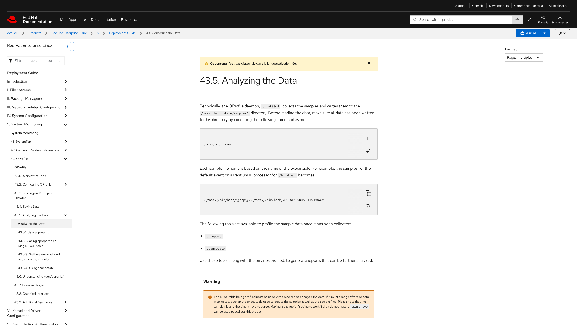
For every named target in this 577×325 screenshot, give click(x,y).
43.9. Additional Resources (33, 302)
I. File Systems (19, 90)
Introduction (17, 81)
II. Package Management (27, 98)
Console (478, 6)
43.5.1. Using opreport (33, 232)
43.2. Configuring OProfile (33, 184)
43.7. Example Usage (29, 285)
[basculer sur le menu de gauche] (71, 46)
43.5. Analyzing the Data (31, 215)
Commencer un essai (528, 6)
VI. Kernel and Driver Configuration (24, 313)
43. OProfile (19, 159)
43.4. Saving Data (26, 206)
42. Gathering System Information (35, 150)
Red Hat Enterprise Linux (69, 33)
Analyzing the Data (32, 224)
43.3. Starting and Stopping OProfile (33, 195)
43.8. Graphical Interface (31, 294)
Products (34, 33)
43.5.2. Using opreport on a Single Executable (37, 243)
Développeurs (499, 6)
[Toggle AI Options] (545, 33)
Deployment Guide (122, 33)
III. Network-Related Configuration (34, 107)
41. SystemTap (21, 141)
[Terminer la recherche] (530, 19)
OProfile (20, 167)
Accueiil (12, 33)
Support (461, 6)
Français (543, 22)
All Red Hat (556, 6)
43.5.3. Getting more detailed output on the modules (39, 256)
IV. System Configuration (27, 115)
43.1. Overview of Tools (30, 176)
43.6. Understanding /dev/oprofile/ (39, 276)
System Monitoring (24, 133)
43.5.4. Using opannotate (36, 268)
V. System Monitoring (24, 124)
